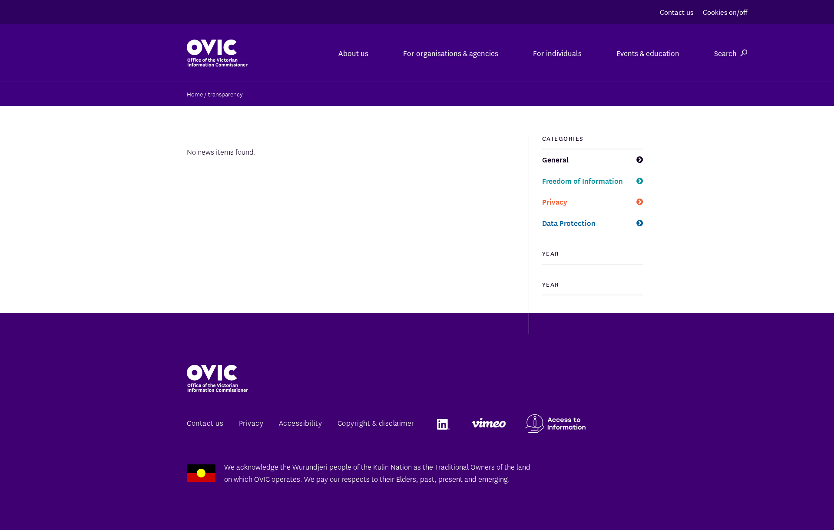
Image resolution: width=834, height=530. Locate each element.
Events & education (647, 52)
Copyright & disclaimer (376, 422)
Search (725, 52)
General (555, 159)
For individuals (557, 52)
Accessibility (300, 422)
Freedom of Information (582, 180)
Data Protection (569, 222)
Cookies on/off (725, 11)
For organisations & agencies (450, 52)
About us (353, 52)
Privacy (554, 201)
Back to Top (792, 503)
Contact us (676, 11)
